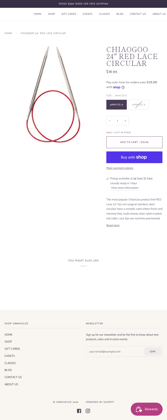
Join (152, 351)
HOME (8, 334)
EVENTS (10, 356)
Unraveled (64, 402)
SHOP (8, 341)
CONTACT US (13, 377)
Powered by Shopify (100, 402)
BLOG (8, 370)
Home (8, 33)
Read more (113, 225)
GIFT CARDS (12, 348)
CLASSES (10, 363)
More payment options (119, 168)
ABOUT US (11, 384)
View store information (124, 188)
